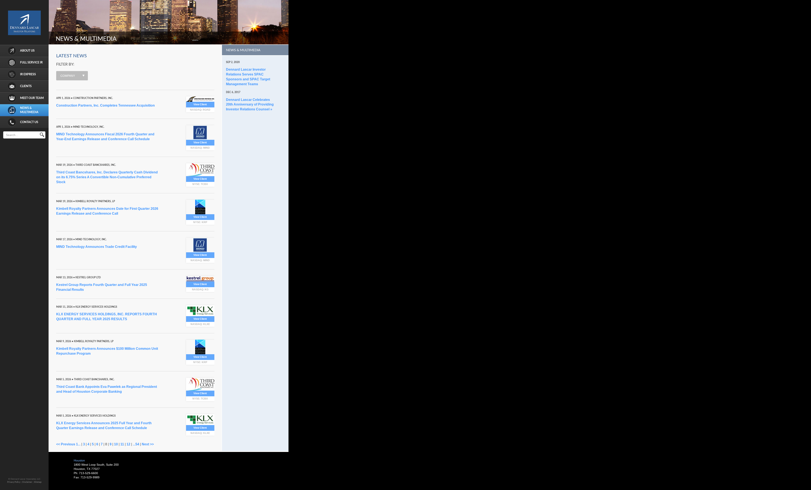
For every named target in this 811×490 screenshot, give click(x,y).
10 (116, 444)
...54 (136, 444)
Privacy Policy (13, 482)
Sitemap (38, 482)
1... (78, 444)
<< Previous (65, 444)
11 (122, 444)
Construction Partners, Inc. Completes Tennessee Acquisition (105, 105)
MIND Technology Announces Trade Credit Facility (96, 246)
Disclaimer (27, 482)
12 (128, 444)
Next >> (148, 444)
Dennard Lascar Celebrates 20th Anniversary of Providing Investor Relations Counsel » (250, 104)
